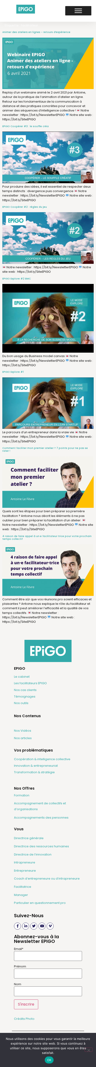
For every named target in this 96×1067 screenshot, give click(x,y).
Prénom (20, 966)
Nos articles (23, 738)
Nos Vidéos (22, 731)
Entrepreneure (25, 871)
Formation (21, 795)
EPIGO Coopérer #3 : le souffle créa (25, 126)
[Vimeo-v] (50, 926)
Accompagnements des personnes (41, 818)
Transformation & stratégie (34, 772)
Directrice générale (29, 838)
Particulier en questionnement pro (40, 903)
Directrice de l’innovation (32, 854)
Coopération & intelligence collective (42, 759)
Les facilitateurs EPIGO (30, 683)
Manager (21, 895)
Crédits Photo (24, 1019)
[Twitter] (33, 926)
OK (49, 1060)
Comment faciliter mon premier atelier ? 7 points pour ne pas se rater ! (45, 449)
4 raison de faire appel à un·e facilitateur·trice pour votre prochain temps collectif (47, 537)
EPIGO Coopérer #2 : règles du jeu (24, 207)
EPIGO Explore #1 (13, 372)
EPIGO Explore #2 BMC (16, 278)
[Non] (89, 1050)
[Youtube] (41, 926)
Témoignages (24, 696)
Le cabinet (22, 677)
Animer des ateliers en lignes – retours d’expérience (36, 32)
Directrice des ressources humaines (41, 846)
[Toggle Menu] (78, 11)
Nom (17, 984)
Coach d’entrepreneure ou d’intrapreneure (47, 879)
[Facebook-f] (17, 926)
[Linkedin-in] (25, 926)
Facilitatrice (22, 887)
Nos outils (21, 703)
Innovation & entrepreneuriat (36, 766)
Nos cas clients (25, 690)
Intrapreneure (24, 862)
